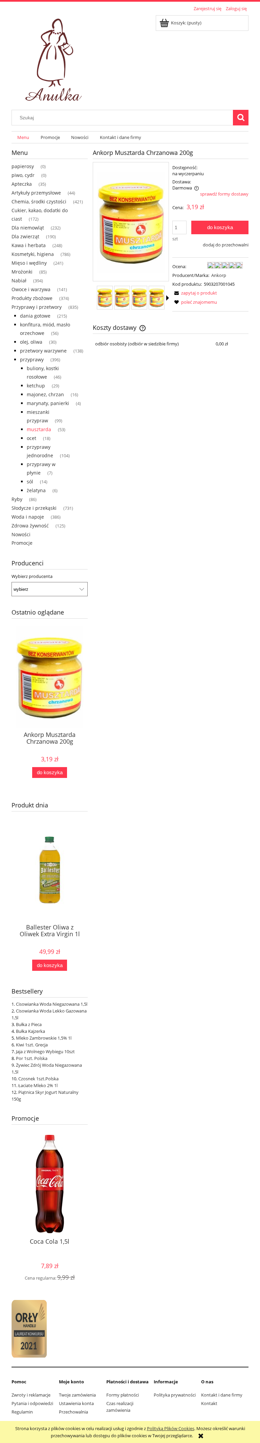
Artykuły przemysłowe (36, 192)
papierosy (23, 166)
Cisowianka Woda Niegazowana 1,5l (51, 1004)
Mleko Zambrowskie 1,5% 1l (43, 1038)
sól (30, 481)
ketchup (36, 385)
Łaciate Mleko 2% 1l (38, 1085)
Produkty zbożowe (32, 298)
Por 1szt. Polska (31, 1058)
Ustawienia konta (76, 1403)
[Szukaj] (240, 117)
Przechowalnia (73, 1412)
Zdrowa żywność (30, 525)
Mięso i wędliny (29, 263)
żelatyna (36, 490)
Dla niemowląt (28, 227)
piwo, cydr (23, 175)
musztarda (39, 429)
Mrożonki (22, 271)
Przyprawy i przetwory (37, 307)
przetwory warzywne (43, 350)
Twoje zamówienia (77, 1395)
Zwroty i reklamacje (31, 1395)
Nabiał (19, 280)
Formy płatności (122, 1395)
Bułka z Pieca (29, 1024)
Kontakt (209, 1403)
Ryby (17, 499)
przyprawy (32, 359)
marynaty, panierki (48, 403)
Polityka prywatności (175, 1395)
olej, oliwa (31, 342)
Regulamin (22, 1412)
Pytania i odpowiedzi (32, 1403)
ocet (31, 438)
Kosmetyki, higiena (33, 254)
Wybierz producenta (32, 576)
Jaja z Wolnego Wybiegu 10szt (45, 1051)
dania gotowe (35, 316)
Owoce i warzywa (31, 289)
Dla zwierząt (25, 236)
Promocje (22, 543)
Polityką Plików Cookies (170, 1428)
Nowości (21, 534)
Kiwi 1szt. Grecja (32, 1045)
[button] (167, 298)
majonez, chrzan (45, 394)
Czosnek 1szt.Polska (38, 1079)
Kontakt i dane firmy (221, 1395)
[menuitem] (23, 137)
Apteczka (22, 184)
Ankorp (218, 275)
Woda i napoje (28, 517)
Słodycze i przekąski (34, 508)
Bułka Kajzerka (30, 1031)
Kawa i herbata (29, 245)
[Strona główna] (55, 58)
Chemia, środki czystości (39, 201)
